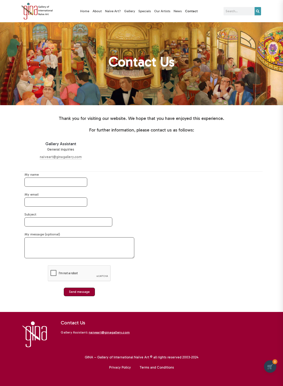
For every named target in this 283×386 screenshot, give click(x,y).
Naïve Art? (113, 11)
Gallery (129, 11)
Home (84, 11)
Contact (191, 11)
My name (31, 175)
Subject (30, 214)
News (178, 11)
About (97, 11)
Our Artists (162, 11)
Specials (144, 11)
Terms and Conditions (157, 367)
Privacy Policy (120, 367)
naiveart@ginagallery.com (61, 157)
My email (31, 194)
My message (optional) (42, 234)
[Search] (258, 11)
